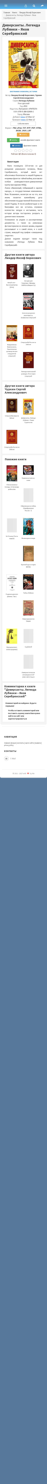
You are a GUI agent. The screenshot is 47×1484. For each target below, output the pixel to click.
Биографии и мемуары (19, 91)
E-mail (13, 758)
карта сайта (29, 743)
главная (7, 743)
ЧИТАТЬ (14, 140)
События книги (23, 124)
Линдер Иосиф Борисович (30, 12)
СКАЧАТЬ (17, 146)
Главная (7, 12)
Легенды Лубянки (26, 100)
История (33, 91)
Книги (14, 12)
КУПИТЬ (24, 135)
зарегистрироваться (17, 719)
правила (38, 743)
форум (13, 743)
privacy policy (9, 745)
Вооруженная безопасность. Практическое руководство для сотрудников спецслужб (11, 350)
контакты (20, 743)
